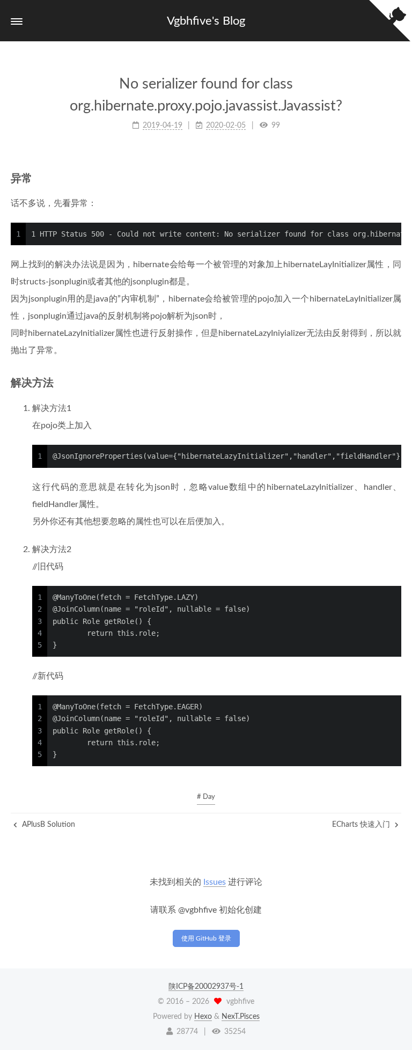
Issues (214, 882)
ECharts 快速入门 (362, 824)
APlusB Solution (47, 824)
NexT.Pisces (241, 1016)
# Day (206, 797)
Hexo (203, 1016)
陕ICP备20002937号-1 (206, 986)
